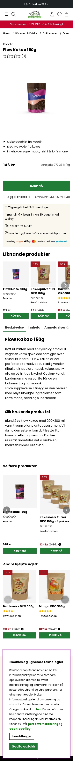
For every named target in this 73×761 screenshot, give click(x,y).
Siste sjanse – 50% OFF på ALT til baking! (36, 24)
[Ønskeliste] (59, 14)
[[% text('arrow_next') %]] (66, 510)
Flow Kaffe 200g (15, 289)
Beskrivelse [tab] (14, 327)
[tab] (34, 327)
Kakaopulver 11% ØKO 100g (43, 291)
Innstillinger (22, 736)
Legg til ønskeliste (18, 197)
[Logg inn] (52, 14)
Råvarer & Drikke (26, 33)
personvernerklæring (43, 724)
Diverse (68, 33)
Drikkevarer (50, 33)
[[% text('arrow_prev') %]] (6, 510)
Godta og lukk (23, 746)
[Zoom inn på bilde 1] (36, 97)
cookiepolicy (20, 728)
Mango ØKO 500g (52, 606)
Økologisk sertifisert (36, 4)
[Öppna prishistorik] (22, 629)
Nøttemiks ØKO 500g (18, 606)
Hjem (6, 33)
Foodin (8, 44)
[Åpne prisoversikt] (59, 545)
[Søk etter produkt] (13, 14)
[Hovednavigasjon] (6, 14)
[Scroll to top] (36, 758)
